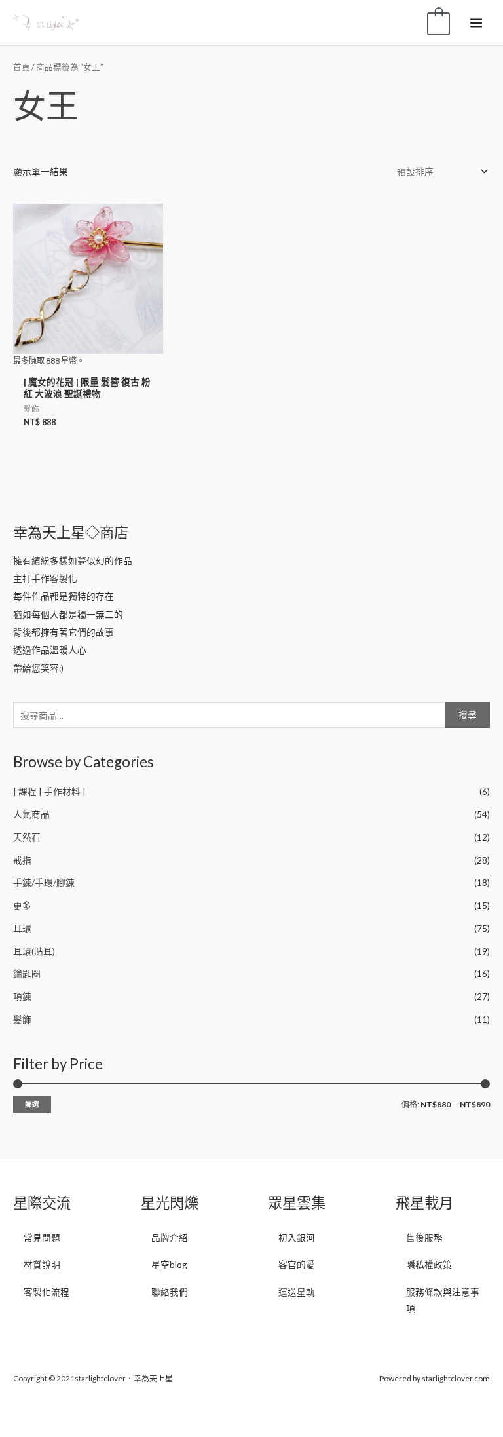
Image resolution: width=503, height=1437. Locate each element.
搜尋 (467, 714)
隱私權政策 (429, 1264)
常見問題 (42, 1237)
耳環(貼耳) (34, 951)
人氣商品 (31, 814)
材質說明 (42, 1264)
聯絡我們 (169, 1291)
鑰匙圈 (27, 973)
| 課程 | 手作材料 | (49, 791)
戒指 (22, 860)
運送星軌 (296, 1291)
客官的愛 (296, 1264)
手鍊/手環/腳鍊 (44, 882)
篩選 (32, 1104)
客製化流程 (46, 1291)
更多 (22, 905)
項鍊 (22, 996)
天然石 (27, 837)
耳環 (22, 928)
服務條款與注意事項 (442, 1300)
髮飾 (22, 1019)
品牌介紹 (169, 1237)
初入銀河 (296, 1237)
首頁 (21, 67)
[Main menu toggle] (476, 22)
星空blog (169, 1264)
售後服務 (424, 1237)
